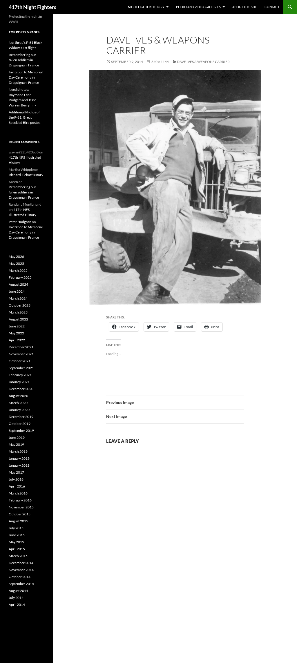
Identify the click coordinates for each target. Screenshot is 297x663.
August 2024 (18, 284)
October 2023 (19, 305)
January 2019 (19, 458)
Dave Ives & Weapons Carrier (203, 61)
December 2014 (21, 563)
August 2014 (18, 590)
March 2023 (18, 312)
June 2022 (17, 326)
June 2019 (17, 437)
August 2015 (18, 521)
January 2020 (19, 409)
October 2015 (19, 514)
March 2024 (18, 298)
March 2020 (18, 403)
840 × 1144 (160, 61)
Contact (272, 7)
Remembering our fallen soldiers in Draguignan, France (24, 59)
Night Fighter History (146, 7)
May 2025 (16, 263)
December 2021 (21, 347)
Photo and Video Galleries (198, 7)
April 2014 (17, 604)
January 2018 (19, 465)
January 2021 (19, 382)
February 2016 (20, 500)
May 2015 (16, 542)
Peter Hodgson (20, 222)
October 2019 (19, 423)
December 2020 (21, 389)
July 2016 (16, 479)
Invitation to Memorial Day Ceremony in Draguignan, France (26, 77)
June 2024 (17, 291)
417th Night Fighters (32, 7)
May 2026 (16, 256)
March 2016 (18, 493)
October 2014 (19, 577)
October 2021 (19, 361)
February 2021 (20, 375)
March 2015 (18, 556)
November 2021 (21, 354)
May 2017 (16, 472)
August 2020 (18, 396)
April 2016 (17, 486)
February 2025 (20, 277)
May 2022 (16, 333)
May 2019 (16, 444)
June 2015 (17, 535)
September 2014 (21, 584)
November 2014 (21, 570)
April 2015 (17, 549)
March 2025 (18, 270)
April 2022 (17, 340)
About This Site (244, 7)
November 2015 (21, 507)
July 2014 (16, 597)
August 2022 (18, 319)
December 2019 (21, 416)
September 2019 (21, 430)
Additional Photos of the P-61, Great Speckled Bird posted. (25, 117)
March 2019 (18, 451)
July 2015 (16, 528)
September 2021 (21, 368)
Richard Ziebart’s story (26, 175)
